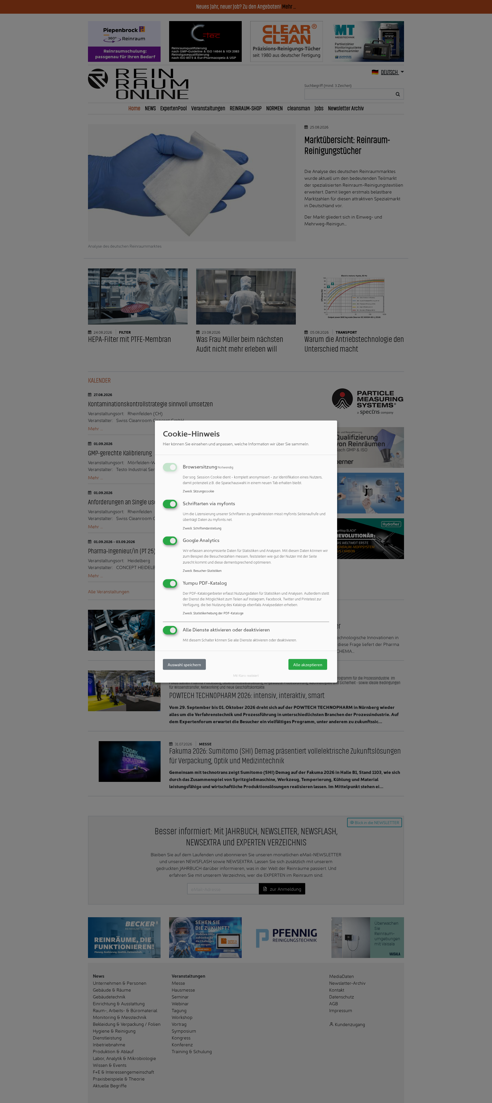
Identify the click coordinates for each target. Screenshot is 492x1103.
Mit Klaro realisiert (246, 675)
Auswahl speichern (184, 664)
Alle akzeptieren (307, 664)
